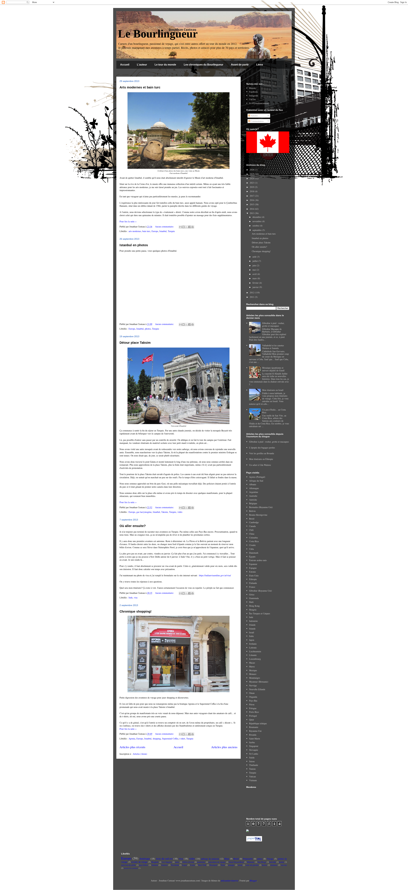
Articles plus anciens (224, 747)
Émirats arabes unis (258, 560)
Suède (252, 757)
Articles (254, 115)
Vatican (252, 776)
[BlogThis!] (183, 227)
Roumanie (253, 727)
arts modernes (135, 231)
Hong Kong (254, 605)
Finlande (253, 583)
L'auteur (142, 64)
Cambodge (254, 522)
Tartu (223, 865)
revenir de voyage (139, 861)
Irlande (252, 624)
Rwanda (252, 734)
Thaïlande (253, 764)
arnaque (231, 865)
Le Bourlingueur (158, 34)
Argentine (253, 492)
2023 (252, 182)
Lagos (184, 865)
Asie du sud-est (164, 858)
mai (254, 269)
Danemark (253, 552)
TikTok (252, 99)
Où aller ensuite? (133, 526)
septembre (257, 230)
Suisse (252, 761)
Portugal (253, 715)
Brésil (251, 518)
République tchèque (258, 723)
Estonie (252, 571)
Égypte (252, 556)
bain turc (146, 231)
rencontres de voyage (216, 862)
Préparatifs (248, 858)
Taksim (164, 511)
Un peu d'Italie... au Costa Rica (274, 411)
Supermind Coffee (170, 738)
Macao (252, 662)
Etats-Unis (254, 575)
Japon (251, 639)
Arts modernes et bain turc (140, 87)
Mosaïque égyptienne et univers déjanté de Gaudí (273, 369)
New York (202, 865)
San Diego (262, 862)
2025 (252, 173)
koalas (264, 865)
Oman (252, 692)
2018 (252, 191)
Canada (252, 526)
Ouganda (253, 696)
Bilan (226, 858)
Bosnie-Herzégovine (258, 514)
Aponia (132, 738)
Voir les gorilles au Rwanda (261, 453)
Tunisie (252, 768)
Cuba (251, 548)
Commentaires (257, 121)
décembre (257, 216)
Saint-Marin (254, 738)
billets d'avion (188, 862)
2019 (252, 187)
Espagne (253, 567)
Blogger (253, 880)
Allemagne (254, 488)
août (254, 256)
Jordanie (253, 643)
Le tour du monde (165, 64)
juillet (255, 260)
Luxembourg (255, 658)
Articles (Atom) (140, 753)
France (252, 586)
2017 (252, 195)
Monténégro (254, 677)
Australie (253, 495)
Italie (251, 636)
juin (254, 265)
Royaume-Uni (255, 730)
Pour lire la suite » (128, 221)
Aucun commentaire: (165, 226)
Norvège (253, 685)
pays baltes (143, 865)
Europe (155, 231)
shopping (157, 738)
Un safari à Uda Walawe (260, 464)
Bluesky (252, 88)
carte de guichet (252, 865)
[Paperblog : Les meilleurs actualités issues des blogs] (254, 840)
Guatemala (254, 598)
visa (135, 597)
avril (254, 274)
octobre (256, 225)
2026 (252, 169)
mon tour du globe (128, 865)
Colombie (253, 537)
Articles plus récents (132, 747)
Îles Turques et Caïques (259, 613)
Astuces (164, 865)
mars (254, 278)
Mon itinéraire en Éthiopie (261, 459)
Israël (251, 632)
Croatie (252, 545)
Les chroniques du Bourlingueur (203, 64)
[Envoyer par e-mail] (180, 227)
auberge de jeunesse (210, 858)
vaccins (284, 865)
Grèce (251, 594)
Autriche (253, 499)
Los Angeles (167, 862)
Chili (251, 529)
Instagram (253, 95)
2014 (252, 208)
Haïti (251, 601)
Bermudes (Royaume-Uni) (261, 507)
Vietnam (253, 780)
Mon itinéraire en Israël (272, 390)
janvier (255, 287)
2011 (252, 296)
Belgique (253, 503)
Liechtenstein (255, 651)
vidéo (179, 511)
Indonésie (253, 620)
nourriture (201, 862)
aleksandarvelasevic (229, 880)
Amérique (144, 858)
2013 (252, 213)
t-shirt (182, 738)
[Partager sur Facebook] (189, 227)
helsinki (272, 862)
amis (177, 862)
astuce (259, 858)
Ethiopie (253, 579)
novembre (257, 221)
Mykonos (250, 862)
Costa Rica (254, 541)
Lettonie (253, 647)
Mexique (253, 670)
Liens (259, 64)
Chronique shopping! (136, 611)
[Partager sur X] (186, 227)
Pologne (252, 708)
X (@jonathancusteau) (259, 103)
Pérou (251, 704)
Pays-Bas (253, 700)
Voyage (270, 858)
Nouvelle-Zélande (257, 689)
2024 (252, 178)
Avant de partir (240, 64)
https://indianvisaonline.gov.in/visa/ (215, 575)
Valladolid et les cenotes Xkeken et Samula (273, 347)
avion (240, 865)
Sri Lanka (253, 753)
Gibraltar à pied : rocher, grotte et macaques (273, 324)
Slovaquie (253, 749)
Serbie (252, 742)
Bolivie (252, 510)
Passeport (213, 865)
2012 (252, 292)
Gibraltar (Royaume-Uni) (260, 590)
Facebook (253, 91)
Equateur (253, 564)
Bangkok (154, 862)
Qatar (251, 719)
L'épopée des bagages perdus (262, 447)
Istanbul (163, 231)
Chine (251, 533)
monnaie (273, 865)
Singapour (253, 746)
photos (148, 328)
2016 (252, 200)
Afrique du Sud (256, 480)
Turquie (171, 231)
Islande (252, 628)
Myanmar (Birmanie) (258, 681)
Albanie (252, 484)
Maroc (252, 666)
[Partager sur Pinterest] (192, 227)
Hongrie (252, 609)
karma (281, 862)
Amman (154, 865)
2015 (252, 204)
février (255, 282)
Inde (131, 597)
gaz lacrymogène (144, 511)
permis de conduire (131, 868)
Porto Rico (254, 711)
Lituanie (253, 655)
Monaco (252, 674)
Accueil (124, 64)
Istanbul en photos (134, 245)
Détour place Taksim (135, 342)
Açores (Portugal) (257, 476)
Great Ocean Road (236, 862)
